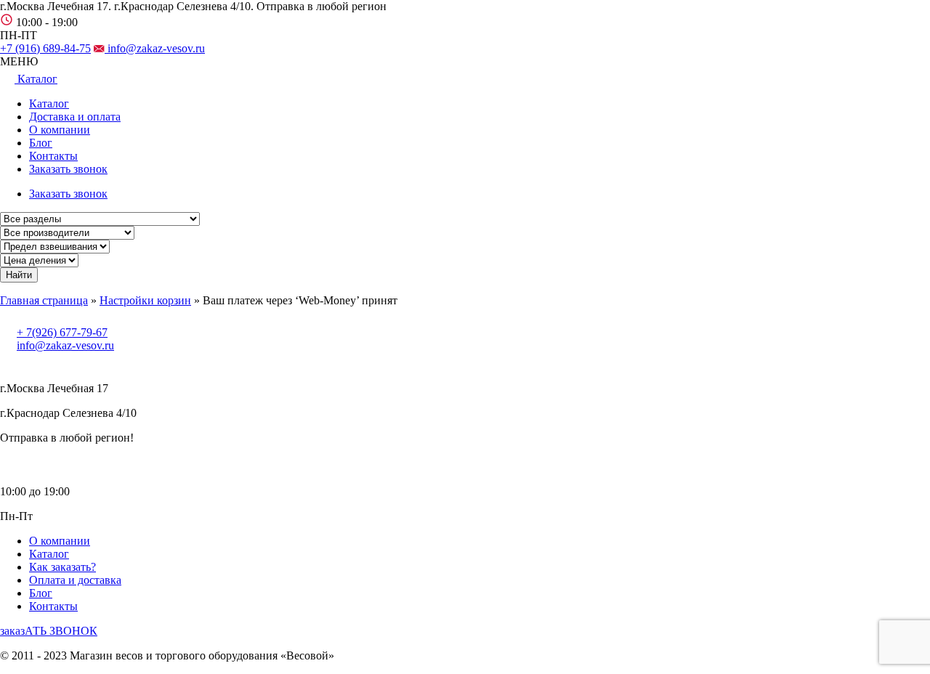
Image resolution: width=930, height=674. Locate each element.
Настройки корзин (145, 300)
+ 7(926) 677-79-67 (62, 332)
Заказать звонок (68, 169)
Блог (40, 143)
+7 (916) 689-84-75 (45, 48)
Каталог (49, 103)
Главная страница (44, 300)
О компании (59, 129)
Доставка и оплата (75, 116)
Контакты (53, 156)
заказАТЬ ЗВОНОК (48, 631)
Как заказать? (62, 567)
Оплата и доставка (75, 580)
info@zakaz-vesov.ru (155, 48)
